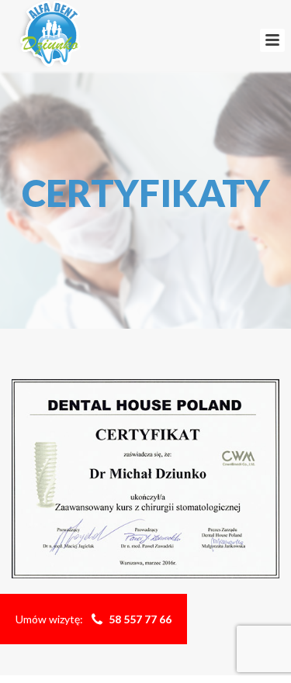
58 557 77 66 (140, 619)
